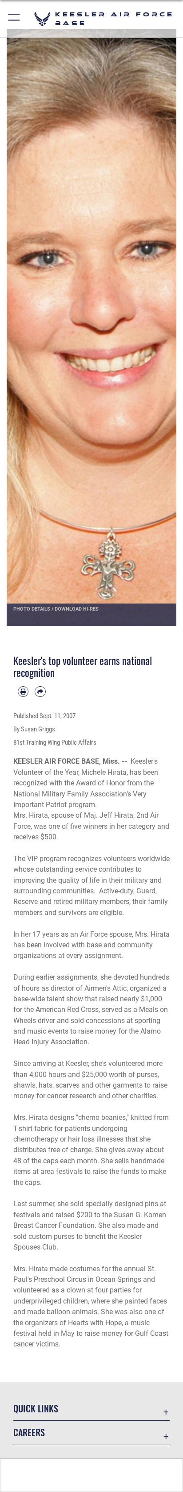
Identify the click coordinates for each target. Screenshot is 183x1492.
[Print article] (23, 691)
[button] (14, 19)
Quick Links (35, 1408)
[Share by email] (40, 691)
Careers (29, 1432)
